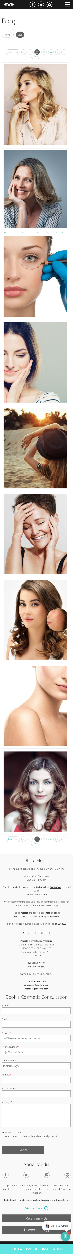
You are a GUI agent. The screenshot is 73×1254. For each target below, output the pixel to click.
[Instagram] (47, 1175)
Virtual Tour (34, 1208)
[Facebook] (5, 1175)
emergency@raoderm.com (36, 985)
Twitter (41, 4)
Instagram (49, 4)
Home (7, 34)
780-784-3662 (55, 887)
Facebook (32, 4)
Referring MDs (36, 1218)
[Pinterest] (67, 1175)
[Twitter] (26, 1175)
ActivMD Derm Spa (50, 905)
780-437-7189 (19, 916)
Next (35, 56)
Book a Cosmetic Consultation (37, 1249)
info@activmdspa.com (36, 894)
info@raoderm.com (50, 916)
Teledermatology (36, 1230)
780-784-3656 (60, 924)
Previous (13, 52)
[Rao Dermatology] (11, 3)
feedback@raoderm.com (36, 988)
